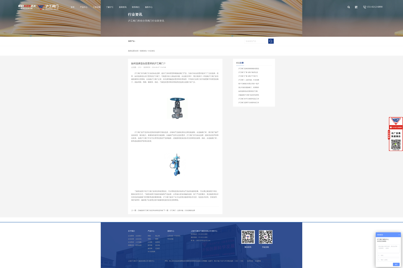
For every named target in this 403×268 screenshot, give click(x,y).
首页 (73, 7)
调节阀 (150, 245)
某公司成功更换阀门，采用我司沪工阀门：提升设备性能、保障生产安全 (248, 88)
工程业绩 (97, 7)
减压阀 (150, 248)
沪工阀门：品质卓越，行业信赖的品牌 (182, 210)
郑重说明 (131, 245)
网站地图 (230, 261)
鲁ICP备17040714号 (220, 261)
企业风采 (131, 242)
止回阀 (150, 242)
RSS (236, 261)
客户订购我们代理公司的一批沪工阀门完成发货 (248, 84)
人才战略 (138, 242)
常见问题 (170, 239)
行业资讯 (151, 51)
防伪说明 (138, 245)
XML (242, 261)
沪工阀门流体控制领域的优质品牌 (248, 69)
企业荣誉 (131, 236)
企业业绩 (131, 239)
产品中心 (84, 7)
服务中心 (149, 7)
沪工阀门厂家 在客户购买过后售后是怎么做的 (248, 73)
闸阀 (149, 236)
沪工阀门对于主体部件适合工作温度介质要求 (248, 99)
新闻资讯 (123, 7)
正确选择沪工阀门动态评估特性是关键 (150, 210)
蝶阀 (156, 239)
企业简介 (138, 236)
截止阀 (157, 236)
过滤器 (157, 248)
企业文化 (138, 239)
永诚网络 (258, 261)
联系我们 (136, 7)
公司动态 (170, 236)
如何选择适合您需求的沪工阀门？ (248, 91)
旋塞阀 (157, 242)
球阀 (149, 239)
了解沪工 (110, 7)
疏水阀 (157, 245)
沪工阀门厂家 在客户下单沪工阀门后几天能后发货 (248, 76)
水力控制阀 (151, 251)
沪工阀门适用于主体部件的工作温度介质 (248, 103)
